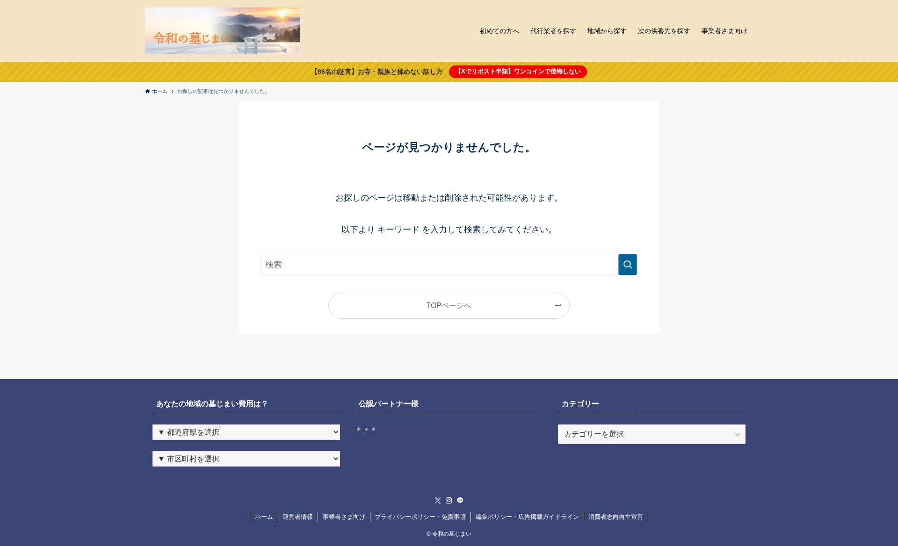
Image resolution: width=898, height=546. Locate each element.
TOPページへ (448, 305)
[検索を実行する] (627, 264)
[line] (460, 500)
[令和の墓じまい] (222, 30)
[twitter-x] (438, 500)
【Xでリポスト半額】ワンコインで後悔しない (518, 71)
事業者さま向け (344, 516)
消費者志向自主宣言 (615, 516)
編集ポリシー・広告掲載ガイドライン (527, 516)
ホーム (264, 516)
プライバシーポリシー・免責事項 (420, 516)
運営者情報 (297, 516)
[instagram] (449, 500)
